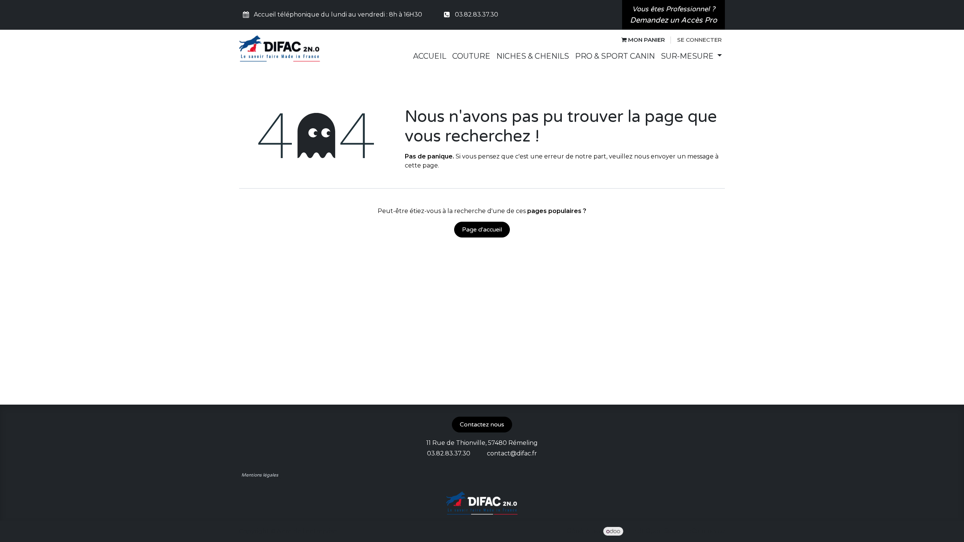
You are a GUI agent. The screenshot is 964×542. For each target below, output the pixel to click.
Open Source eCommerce (685, 531)
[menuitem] (429, 56)
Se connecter (699, 39)
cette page (421, 165)
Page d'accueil (482, 229)
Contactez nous (482, 424)
